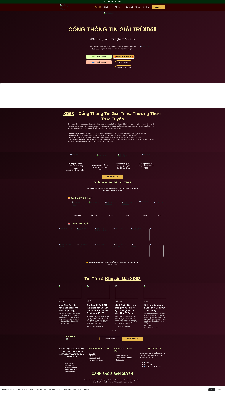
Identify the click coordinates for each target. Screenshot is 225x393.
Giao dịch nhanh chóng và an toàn (80, 133)
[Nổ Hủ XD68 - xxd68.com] (110, 207)
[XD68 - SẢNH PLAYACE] (138, 235)
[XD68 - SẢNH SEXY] (84, 235)
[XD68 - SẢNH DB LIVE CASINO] (120, 251)
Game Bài (92, 354)
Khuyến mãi (129, 7)
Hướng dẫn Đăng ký (122, 355)
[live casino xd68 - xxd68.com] (77, 207)
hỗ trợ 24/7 (115, 262)
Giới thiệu (106, 7)
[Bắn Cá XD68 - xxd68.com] (127, 207)
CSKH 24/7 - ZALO (124, 62)
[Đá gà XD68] (144, 207)
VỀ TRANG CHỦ (110, 339)
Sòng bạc (114, 139)
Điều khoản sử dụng (71, 369)
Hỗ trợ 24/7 (72, 137)
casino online (129, 47)
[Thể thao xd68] (94, 207)
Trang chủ (98, 7)
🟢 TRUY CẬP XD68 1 (99, 57)
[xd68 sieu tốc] (102, 158)
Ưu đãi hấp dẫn (73, 135)
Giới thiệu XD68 (70, 363)
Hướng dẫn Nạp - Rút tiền (124, 358)
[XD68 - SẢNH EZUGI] (138, 251)
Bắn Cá (128, 215)
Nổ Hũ (110, 215)
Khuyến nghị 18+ (70, 372)
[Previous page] (103, 330)
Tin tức (137, 7)
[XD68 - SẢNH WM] (120, 235)
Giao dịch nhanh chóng (105, 262)
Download (146, 7)
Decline (219, 389)
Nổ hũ (144, 139)
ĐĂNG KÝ (158, 7)
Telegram (149, 364)
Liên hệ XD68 (69, 365)
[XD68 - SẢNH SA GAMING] (66, 251)
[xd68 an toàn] (147, 158)
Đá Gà (145, 215)
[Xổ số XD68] (159, 207)
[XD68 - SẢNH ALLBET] (84, 251)
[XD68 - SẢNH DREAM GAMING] (102, 235)
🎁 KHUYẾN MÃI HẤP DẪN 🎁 (123, 57)
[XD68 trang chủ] (152, 59)
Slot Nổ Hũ (92, 356)
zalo (147, 362)
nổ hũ (97, 49)
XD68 (68, 113)
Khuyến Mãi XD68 (123, 278)
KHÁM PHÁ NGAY (112, 177)
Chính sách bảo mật (71, 367)
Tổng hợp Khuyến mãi (96, 360)
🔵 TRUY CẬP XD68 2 (99, 62)
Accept (211, 389)
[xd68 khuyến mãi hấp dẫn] (123, 157)
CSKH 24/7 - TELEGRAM (123, 67)
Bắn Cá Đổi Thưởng (95, 358)
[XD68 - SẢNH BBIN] (102, 251)
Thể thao (99, 139)
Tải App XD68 (120, 360)
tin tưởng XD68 (117, 128)
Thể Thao (94, 215)
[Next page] (122, 330)
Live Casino (77, 215)
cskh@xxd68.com (155, 366)
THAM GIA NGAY (132, 339)
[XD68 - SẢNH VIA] (66, 235)
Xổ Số (159, 215)
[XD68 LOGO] (112, 18)
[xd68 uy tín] (75, 158)
